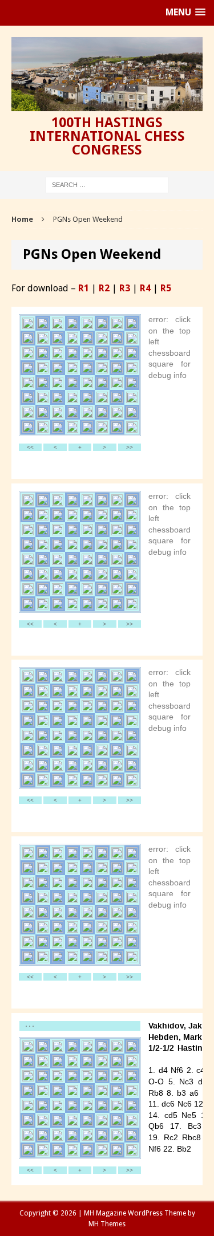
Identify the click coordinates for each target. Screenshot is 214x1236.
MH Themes (107, 1224)
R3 (124, 288)
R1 (83, 288)
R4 (145, 288)
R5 (165, 288)
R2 (104, 288)
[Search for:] (107, 184)
